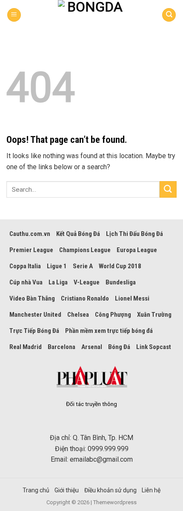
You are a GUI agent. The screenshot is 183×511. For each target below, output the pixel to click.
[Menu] (14, 15)
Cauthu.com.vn (29, 234)
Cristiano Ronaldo (85, 298)
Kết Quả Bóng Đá (78, 234)
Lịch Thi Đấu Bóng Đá (134, 234)
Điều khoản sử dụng (110, 490)
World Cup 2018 (120, 266)
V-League (87, 282)
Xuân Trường (154, 314)
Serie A (83, 266)
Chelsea (78, 314)
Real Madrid (25, 347)
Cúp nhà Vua (26, 282)
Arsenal (91, 347)
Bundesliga (121, 282)
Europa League (137, 250)
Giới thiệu (66, 490)
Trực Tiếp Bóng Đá (34, 331)
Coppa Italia (25, 266)
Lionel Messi (132, 298)
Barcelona (61, 347)
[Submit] (168, 189)
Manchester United (35, 314)
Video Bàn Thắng (32, 298)
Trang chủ (36, 490)
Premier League (31, 250)
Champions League (85, 250)
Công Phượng (113, 314)
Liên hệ (151, 490)
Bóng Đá (119, 347)
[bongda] (91, 15)
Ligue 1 (57, 266)
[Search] (169, 15)
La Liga (58, 282)
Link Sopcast (153, 347)
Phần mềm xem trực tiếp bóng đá (109, 331)
